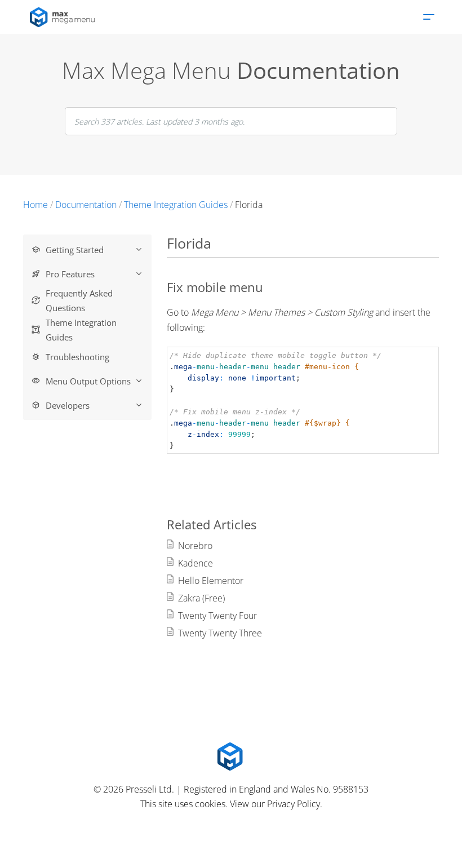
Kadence (195, 563)
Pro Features (70, 274)
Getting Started (75, 249)
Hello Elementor (210, 580)
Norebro (195, 545)
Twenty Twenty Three (220, 633)
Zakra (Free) (201, 598)
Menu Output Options (88, 381)
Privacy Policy (293, 804)
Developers (68, 405)
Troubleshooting (77, 356)
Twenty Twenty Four (217, 615)
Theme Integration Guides (81, 330)
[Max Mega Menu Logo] (231, 756)
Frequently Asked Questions (79, 300)
